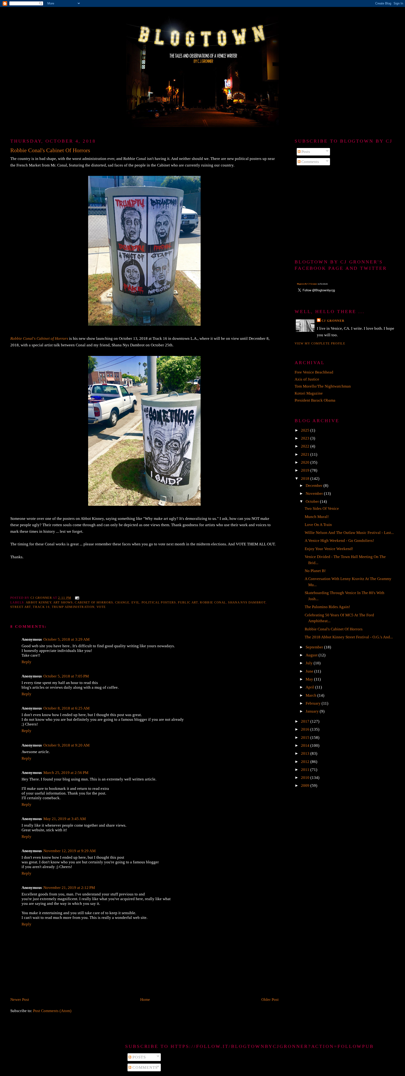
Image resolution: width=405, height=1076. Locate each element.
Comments (309, 161)
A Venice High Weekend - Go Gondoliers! (339, 540)
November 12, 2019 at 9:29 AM (69, 851)
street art (20, 607)
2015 (305, 737)
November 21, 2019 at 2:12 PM (69, 887)
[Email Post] (76, 597)
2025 (305, 430)
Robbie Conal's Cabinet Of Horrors (334, 629)
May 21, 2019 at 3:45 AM (64, 819)
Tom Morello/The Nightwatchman (323, 386)
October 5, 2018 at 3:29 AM (66, 639)
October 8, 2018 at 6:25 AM (66, 708)
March (311, 695)
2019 (305, 470)
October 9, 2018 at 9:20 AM (66, 745)
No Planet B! (315, 571)
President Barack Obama (315, 400)
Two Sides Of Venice (322, 508)
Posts (305, 151)
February (314, 703)
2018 (305, 478)
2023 (305, 438)
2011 (305, 769)
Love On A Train (318, 524)
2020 (305, 462)
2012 (305, 761)
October (313, 501)
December (314, 485)
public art (188, 602)
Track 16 (41, 607)
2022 (305, 446)
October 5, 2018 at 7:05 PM (66, 676)
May (310, 679)
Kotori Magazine (309, 393)
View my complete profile (320, 343)
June (310, 671)
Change (122, 602)
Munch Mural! (317, 516)
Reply (26, 662)
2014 (305, 745)
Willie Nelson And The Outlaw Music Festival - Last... (349, 532)
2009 (305, 785)
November (315, 493)
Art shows (63, 602)
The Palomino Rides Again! (327, 607)
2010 (305, 777)
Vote (101, 607)
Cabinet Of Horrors (94, 602)
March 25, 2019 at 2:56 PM (65, 772)
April (310, 687)
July (310, 663)
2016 (305, 729)
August (312, 655)
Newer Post (19, 999)
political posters (159, 602)
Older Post (270, 999)
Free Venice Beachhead (314, 372)
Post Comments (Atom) (52, 1011)
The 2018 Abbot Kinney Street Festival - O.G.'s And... (349, 637)
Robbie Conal (213, 602)
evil (135, 602)
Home (145, 999)
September (315, 647)
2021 (305, 454)
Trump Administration (73, 607)
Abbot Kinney (38, 602)
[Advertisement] (345, 212)
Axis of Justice (307, 379)
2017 (305, 721)
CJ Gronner (333, 320)
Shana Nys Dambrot (247, 602)
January (313, 711)
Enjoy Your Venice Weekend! (329, 549)
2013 (305, 753)
